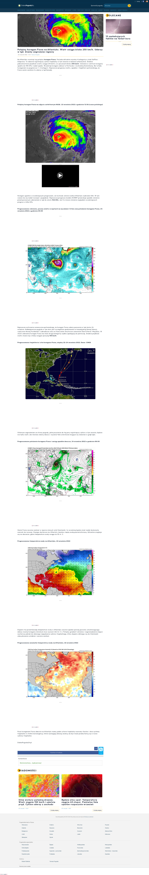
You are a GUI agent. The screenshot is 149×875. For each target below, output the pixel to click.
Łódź (23, 834)
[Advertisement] (60, 87)
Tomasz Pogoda (54, 861)
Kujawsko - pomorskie (55, 851)
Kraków (52, 825)
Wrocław (79, 825)
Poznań (107, 825)
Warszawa (24, 825)
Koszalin (52, 831)
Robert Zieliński (26, 861)
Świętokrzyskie (26, 854)
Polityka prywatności (88, 816)
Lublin (78, 834)
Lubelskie (107, 848)
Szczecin (79, 831)
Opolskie (107, 854)
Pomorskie (80, 848)
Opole (51, 837)
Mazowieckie (25, 844)
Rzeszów (52, 828)
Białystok (79, 828)
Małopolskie (108, 844)
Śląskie (51, 844)
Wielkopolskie (81, 844)
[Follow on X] (145, 1)
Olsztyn (107, 828)
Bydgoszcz (25, 831)
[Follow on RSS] (147, 1)
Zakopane (24, 837)
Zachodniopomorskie (83, 851)
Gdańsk (24, 828)
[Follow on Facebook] (143, 1)
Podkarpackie (25, 851)
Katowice (107, 834)
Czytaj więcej (54, 810)
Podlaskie (52, 854)
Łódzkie (52, 848)
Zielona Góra (108, 831)
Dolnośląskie (25, 848)
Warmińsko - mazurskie (111, 851)
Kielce (51, 834)
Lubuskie (79, 854)
